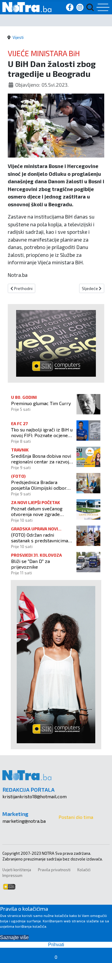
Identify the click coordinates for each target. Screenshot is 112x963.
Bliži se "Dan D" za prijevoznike (30, 564)
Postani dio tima (76, 817)
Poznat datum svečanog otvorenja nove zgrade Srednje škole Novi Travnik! (40, 511)
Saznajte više (14, 937)
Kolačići (83, 869)
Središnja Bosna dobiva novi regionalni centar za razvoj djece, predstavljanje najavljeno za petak (41, 458)
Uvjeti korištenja (16, 869)
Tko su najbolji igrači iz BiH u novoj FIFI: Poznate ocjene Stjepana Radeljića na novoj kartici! (42, 432)
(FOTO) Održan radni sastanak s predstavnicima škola (39, 537)
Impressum (12, 875)
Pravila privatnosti (54, 869)
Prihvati (56, 944)
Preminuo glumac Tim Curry (41, 403)
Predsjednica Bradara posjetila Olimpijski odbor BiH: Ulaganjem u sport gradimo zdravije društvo (39, 485)
